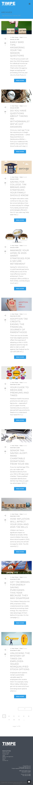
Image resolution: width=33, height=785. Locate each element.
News (3, 759)
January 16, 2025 (14, 107)
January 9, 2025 (14, 179)
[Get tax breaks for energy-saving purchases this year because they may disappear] (16, 567)
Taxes (21, 37)
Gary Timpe (15, 37)
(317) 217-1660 (28, 774)
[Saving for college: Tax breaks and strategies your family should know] (16, 167)
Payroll (4, 758)
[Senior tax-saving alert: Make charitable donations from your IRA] (16, 435)
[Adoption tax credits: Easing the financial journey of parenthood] (16, 304)
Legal (3, 755)
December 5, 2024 (15, 447)
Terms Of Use (16, 783)
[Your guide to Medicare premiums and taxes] (16, 372)
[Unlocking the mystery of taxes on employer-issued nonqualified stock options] (16, 638)
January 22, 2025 (14, 39)
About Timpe (5, 752)
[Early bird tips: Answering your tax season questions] (16, 27)
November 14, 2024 (15, 650)
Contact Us (5, 760)
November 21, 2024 (15, 579)
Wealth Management (7, 756)
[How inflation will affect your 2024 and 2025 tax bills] (16, 504)
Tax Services (5, 754)
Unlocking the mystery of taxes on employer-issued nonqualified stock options (20, 661)
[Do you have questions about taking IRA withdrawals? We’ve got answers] (16, 96)
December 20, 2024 (15, 316)
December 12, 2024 (15, 384)
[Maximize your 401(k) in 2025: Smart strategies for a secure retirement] (16, 235)
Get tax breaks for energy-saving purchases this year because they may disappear (20, 590)
